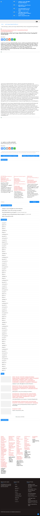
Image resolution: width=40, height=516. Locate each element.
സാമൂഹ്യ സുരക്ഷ (16, 380)
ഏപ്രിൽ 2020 (4, 368)
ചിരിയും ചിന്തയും (15, 397)
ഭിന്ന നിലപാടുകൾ (15, 387)
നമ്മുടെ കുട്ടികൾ (15, 379)
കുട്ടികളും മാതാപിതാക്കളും (3, 441)
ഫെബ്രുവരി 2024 (5, 280)
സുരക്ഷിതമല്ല (3, 464)
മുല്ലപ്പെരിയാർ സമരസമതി (32, 388)
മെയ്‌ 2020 (3, 366)
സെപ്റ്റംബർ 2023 (5, 289)
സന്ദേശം (16, 499)
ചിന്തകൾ (14, 396)
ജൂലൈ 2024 (4, 270)
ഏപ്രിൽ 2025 (4, 253)
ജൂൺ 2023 (4, 295)
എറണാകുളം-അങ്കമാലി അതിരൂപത (6, 31)
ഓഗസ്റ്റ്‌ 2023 (4, 291)
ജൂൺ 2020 (4, 364)
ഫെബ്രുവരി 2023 (5, 303)
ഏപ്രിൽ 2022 (4, 322)
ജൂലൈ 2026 (4, 224)
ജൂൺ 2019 (4, 370)
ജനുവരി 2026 (4, 236)
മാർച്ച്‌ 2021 (4, 347)
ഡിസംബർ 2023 (5, 284)
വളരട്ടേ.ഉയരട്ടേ (35, 402)
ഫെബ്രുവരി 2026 (5, 234)
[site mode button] (37, 21)
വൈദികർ (15, 190)
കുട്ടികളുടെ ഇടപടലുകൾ (24, 378)
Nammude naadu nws (9, 152)
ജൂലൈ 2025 (4, 247)
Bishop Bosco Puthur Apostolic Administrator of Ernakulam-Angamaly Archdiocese (15, 151)
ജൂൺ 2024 (4, 272)
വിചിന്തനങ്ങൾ (21, 397)
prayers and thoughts (32, 393)
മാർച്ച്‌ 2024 (4, 278)
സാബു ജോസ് (30, 379)
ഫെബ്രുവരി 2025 (5, 257)
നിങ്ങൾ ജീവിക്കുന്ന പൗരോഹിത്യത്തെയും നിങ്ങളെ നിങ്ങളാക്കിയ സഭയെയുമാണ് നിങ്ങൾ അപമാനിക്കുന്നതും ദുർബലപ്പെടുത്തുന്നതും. (19, 194)
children (2, 436)
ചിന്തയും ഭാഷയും (19, 396)
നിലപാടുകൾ (11, 439)
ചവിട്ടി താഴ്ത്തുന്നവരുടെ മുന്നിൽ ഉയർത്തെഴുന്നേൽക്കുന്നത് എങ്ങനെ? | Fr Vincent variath (24, 13)
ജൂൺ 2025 (4, 249)
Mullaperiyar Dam (11, 436)
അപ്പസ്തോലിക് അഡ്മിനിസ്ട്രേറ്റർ (22, 30)
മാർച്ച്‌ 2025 (4, 255)
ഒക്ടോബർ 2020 (4, 356)
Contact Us (17, 501)
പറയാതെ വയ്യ (16, 186)
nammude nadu (15, 152)
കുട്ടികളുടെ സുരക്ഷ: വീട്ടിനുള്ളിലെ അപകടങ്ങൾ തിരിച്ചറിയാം (12, 208)
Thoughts (18, 450)
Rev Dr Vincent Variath (32, 401)
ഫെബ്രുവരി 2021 (5, 349)
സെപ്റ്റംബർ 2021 (5, 335)
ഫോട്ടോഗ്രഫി (15, 408)
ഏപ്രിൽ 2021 (4, 345)
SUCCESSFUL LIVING (19, 447)
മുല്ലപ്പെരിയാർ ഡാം (24, 388)
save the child (3, 439)
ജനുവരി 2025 (4, 259)
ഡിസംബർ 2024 (5, 261)
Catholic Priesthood (17, 180)
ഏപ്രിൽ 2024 (4, 276)
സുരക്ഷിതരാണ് (3, 465)
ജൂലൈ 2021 (4, 339)
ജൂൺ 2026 (4, 226)
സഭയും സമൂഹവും (30, 180)
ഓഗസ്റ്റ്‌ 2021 (4, 337)
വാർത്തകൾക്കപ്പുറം (18, 495)
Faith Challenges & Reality (16, 401)
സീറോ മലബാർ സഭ (21, 190)
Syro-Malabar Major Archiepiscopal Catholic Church (8, 30)
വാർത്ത (26, 379)
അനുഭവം (16, 490)
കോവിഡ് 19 (17, 488)
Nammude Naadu (32, 151)
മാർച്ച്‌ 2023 (4, 301)
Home (16, 484)
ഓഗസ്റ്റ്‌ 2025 (4, 245)
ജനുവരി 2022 (4, 328)
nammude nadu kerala (22, 152)
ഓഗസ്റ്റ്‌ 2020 (4, 360)
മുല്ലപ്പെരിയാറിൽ (32, 387)
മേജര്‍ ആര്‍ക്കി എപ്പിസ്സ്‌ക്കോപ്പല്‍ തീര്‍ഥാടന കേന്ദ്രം (6, 181)
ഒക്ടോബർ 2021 (4, 333)
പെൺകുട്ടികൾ (21, 379)
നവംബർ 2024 (4, 263)
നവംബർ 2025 (4, 240)
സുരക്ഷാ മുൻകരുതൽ (30, 380)
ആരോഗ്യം (17, 497)
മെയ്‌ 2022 (3, 320)
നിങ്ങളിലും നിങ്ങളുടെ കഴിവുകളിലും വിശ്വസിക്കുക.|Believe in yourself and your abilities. (31, 155)
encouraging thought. (16, 393)
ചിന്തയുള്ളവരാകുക (26, 396)
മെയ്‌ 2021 (3, 343)
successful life (15, 402)
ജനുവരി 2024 (4, 282)
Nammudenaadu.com (7, 511)
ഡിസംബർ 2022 (5, 307)
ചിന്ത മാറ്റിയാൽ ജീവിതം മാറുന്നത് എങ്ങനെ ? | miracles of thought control (24, 9)
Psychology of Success (24, 401)
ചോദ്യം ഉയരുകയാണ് (28, 402)
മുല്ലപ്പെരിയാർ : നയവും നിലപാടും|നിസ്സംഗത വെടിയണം (12, 210)
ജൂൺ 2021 (4, 341)
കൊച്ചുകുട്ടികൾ (35, 378)
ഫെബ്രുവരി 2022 (5, 326)
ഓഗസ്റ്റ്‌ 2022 (4, 314)
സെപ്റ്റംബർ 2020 (5, 358)
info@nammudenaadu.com (16, 511)
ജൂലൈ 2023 (4, 293)
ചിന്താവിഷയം (32, 396)
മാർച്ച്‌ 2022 (4, 324)
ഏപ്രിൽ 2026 (4, 230)
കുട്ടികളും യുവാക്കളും (16, 378)
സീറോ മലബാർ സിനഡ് (31, 182)
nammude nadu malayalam (31, 152)
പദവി (7, 178)
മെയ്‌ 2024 (3, 274)
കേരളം (16, 486)
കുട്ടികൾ (31, 378)
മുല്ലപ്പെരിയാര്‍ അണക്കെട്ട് (23, 387)
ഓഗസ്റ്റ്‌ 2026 (4, 222)
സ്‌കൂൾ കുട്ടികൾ (3, 466)
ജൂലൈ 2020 (4, 362)
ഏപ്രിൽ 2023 (4, 299)
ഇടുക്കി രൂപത (3, 178)
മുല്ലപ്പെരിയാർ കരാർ (16, 388)
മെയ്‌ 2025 (3, 251)
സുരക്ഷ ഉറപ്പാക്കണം (23, 380)
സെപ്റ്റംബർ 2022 (5, 312)
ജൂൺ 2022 (4, 318)
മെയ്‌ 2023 (3, 297)
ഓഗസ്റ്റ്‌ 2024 (4, 268)
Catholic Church (16, 178)
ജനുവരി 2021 (4, 351)
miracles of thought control (24, 393)
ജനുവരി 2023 (4, 305)
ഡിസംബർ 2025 (5, 238)
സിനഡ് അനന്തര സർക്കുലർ (32, 181)
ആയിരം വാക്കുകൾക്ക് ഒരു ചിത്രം (24, 15)
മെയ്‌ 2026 (3, 228)
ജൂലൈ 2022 (4, 316)
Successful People (21, 402)
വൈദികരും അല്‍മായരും (18, 187)
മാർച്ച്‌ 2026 (4, 232)
